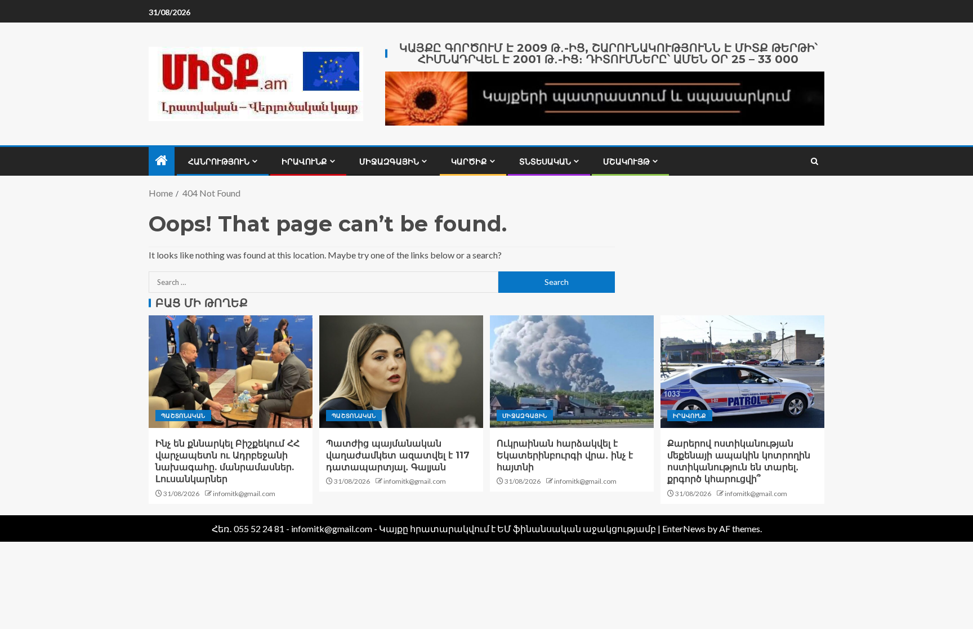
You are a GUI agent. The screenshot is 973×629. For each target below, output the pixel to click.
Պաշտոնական (183, 415)
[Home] (161, 161)
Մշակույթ (626, 162)
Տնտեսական (545, 162)
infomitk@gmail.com (244, 493)
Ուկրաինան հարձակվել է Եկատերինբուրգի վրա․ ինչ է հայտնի (565, 455)
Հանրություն (218, 162)
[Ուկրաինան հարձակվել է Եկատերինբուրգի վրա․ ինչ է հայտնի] (572, 371)
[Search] (814, 161)
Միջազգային (389, 162)
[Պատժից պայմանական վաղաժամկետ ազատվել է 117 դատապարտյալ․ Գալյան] (401, 371)
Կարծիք (469, 162)
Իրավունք (304, 162)
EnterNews (684, 528)
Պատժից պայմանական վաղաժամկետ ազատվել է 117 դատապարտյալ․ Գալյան (398, 455)
